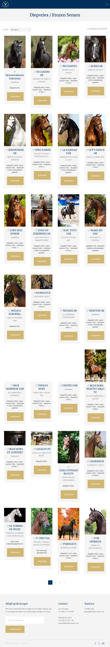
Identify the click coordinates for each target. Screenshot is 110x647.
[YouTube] (103, 643)
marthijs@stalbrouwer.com (68, 623)
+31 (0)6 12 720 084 (66, 611)
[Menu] (106, 4)
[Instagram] (99, 643)
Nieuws (24, 643)
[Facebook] (95, 643)
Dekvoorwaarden (12, 643)
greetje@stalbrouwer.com (94, 611)
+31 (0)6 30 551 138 (66, 620)
